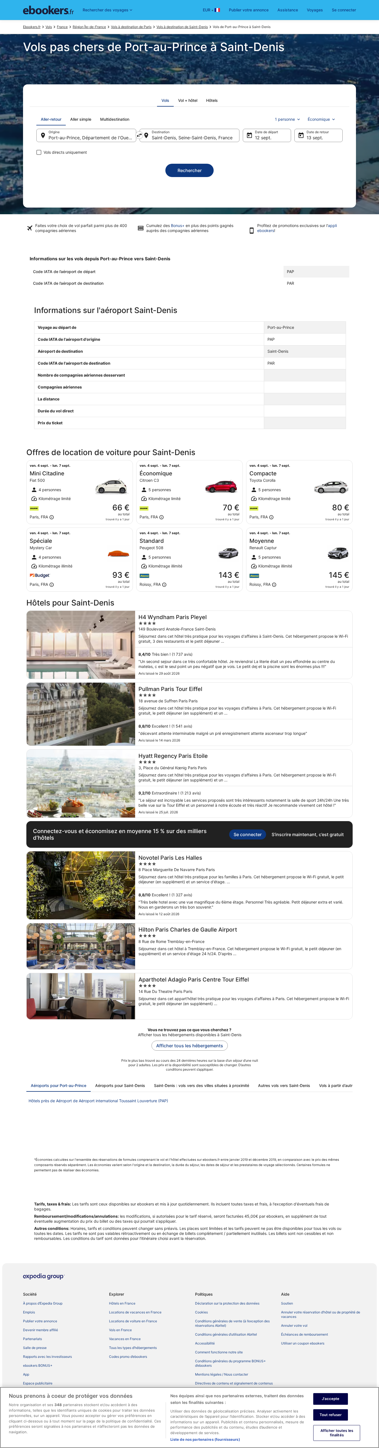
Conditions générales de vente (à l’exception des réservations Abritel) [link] (232, 1323)
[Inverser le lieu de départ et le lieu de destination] (139, 135)
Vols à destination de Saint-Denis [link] (182, 27)
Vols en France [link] (120, 1330)
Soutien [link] (287, 1303)
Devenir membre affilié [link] (40, 1330)
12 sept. (263, 137)
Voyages (315, 9)
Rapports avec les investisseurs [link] (47, 1356)
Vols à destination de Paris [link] (131, 27)
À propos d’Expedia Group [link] (42, 1303)
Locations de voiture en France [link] (133, 1321)
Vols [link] (49, 27)
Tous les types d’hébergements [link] (133, 1348)
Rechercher (190, 170)
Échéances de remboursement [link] (304, 1334)
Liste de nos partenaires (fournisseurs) (205, 1439)
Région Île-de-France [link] (89, 27)
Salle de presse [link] (35, 1348)
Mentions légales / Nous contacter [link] (221, 1374)
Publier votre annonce (249, 9)
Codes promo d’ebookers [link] (128, 1356)
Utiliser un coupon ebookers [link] (302, 1343)
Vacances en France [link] (125, 1339)
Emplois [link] (29, 1312)
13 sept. (315, 137)
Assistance (287, 9)
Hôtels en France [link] (122, 1303)
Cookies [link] (201, 1312)
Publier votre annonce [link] (40, 1321)
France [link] (62, 27)
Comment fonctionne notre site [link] (219, 1352)
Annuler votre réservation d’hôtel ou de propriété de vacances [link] (320, 1314)
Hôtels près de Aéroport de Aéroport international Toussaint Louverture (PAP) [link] (98, 1100)
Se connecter (344, 9)
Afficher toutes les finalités (336, 1433)
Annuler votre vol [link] (294, 1325)
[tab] (165, 100)
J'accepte (330, 1398)
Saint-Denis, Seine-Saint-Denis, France (192, 137)
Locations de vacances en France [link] (135, 1312)
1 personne (285, 119)
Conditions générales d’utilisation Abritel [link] (226, 1334)
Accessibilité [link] (205, 1343)
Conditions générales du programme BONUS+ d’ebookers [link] (230, 1363)
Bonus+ (178, 225)
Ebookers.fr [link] (32, 27)
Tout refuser (331, 1414)
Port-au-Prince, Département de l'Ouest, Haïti (92, 137)
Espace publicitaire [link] (37, 1383)
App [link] (26, 1374)
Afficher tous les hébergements (189, 1045)
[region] (189, 1417)
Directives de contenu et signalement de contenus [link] (234, 1383)
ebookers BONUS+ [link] (37, 1365)
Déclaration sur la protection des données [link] (227, 1303)
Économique (319, 119)
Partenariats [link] (32, 1339)
